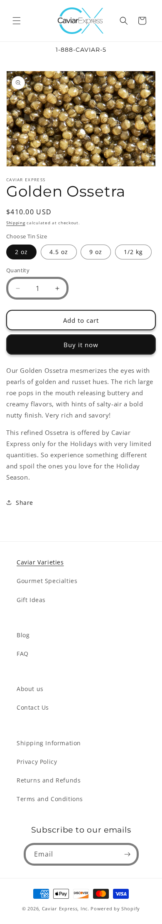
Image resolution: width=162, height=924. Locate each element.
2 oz (21, 252)
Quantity (17, 270)
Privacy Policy (37, 762)
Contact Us (33, 707)
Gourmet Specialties (47, 581)
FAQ (23, 654)
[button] (16, 21)
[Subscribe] (127, 854)
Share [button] (24, 502)
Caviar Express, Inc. (65, 908)
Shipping (15, 223)
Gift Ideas (31, 600)
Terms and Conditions (50, 799)
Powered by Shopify (115, 908)
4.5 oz (58, 252)
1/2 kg (133, 252)
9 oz (95, 252)
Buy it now (81, 345)
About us (30, 689)
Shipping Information (49, 743)
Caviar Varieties (40, 562)
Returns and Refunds (49, 780)
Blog (23, 635)
